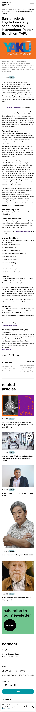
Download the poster (13, 107)
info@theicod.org (11, 654)
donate (18, 691)
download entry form (23, 231)
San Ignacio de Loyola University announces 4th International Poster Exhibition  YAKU (18, 11)
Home (3, 9)
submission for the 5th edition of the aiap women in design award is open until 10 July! (17, 424)
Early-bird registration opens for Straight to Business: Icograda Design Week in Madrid (27, 369)
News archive (20, 9)
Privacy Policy (6, 699)
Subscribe (10, 625)
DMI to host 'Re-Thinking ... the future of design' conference (9, 369)
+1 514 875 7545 (11, 656)
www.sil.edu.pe (7, 349)
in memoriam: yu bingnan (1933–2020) (18, 555)
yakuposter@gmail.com (10, 325)
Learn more (6, 709)
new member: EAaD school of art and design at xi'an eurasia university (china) (18, 458)
